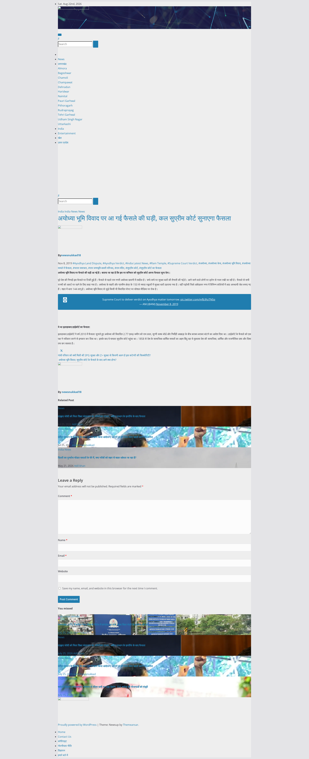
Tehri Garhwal (66, 114)
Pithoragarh (65, 105)
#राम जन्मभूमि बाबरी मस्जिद (100, 268)
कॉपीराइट (62, 741)
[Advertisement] (154, 169)
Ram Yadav (80, 632)
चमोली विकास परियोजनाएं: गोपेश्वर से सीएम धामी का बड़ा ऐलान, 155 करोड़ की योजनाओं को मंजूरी (103, 687)
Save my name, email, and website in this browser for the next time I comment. (110, 588)
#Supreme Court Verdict (182, 263)
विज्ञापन (61, 750)
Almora (62, 68)
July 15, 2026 (65, 695)
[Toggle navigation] (59, 35)
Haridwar (63, 91)
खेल (60, 138)
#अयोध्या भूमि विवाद (231, 263)
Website (63, 571)
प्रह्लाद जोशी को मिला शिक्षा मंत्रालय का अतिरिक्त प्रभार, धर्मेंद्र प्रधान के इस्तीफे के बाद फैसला (101, 416)
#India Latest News (136, 263)
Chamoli (63, 77)
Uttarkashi (64, 124)
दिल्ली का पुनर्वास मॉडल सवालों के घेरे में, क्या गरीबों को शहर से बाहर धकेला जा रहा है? (97, 457)
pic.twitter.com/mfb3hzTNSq (197, 299)
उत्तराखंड (62, 64)
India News (71, 211)
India (61, 128)
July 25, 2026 (65, 632)
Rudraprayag (66, 110)
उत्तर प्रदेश (63, 142)
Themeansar (130, 725)
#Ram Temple (158, 263)
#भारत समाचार (80, 268)
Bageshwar (64, 73)
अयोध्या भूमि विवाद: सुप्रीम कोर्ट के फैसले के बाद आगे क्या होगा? (87, 360)
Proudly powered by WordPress (77, 725)
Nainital (62, 96)
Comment (65, 496)
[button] (58, 38)
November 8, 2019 (167, 304)
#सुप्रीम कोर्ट (132, 268)
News (61, 59)
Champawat (65, 82)
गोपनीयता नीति (65, 746)
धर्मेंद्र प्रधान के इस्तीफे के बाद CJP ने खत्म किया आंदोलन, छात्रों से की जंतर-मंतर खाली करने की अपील (105, 437)
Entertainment (67, 133)
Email (62, 555)
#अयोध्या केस (214, 263)
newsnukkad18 (71, 255)
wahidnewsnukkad (83, 445)
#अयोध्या (202, 263)
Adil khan (77, 424)
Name (62, 540)
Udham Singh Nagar (70, 119)
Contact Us (64, 736)
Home (61, 732)
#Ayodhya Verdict (113, 263)
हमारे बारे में (63, 755)
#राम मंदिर (119, 268)
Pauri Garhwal (66, 101)
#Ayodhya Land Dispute (87, 263)
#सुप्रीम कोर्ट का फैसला (150, 268)
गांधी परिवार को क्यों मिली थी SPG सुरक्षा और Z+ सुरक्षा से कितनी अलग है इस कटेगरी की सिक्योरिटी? (104, 355)
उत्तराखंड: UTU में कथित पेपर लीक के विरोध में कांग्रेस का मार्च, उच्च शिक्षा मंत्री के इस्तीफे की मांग (103, 624)
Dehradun (64, 87)
